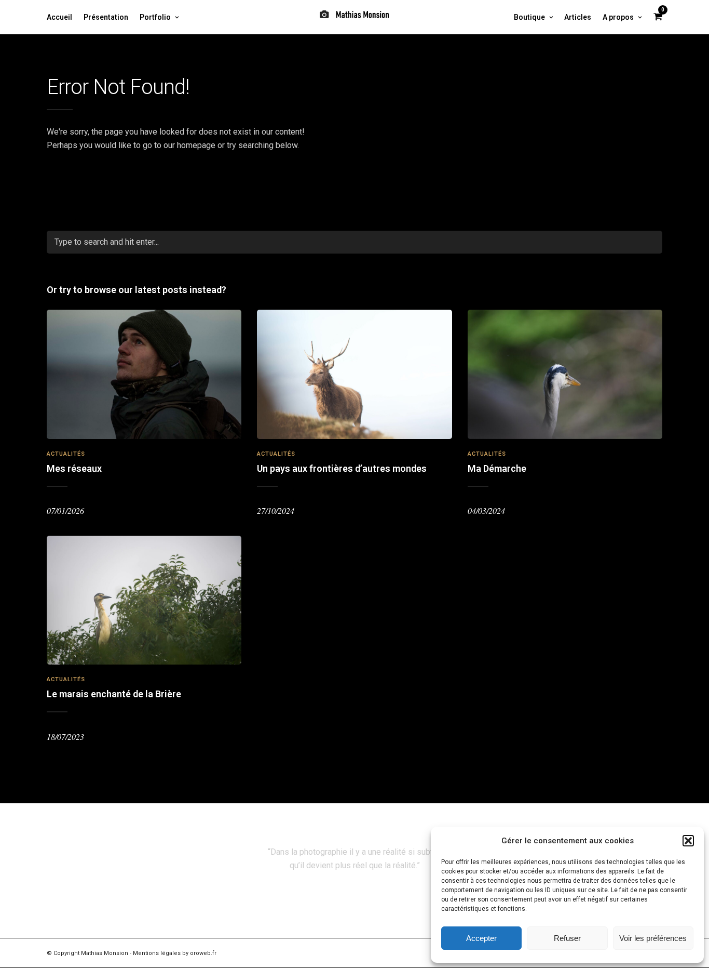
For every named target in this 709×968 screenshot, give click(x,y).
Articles (577, 17)
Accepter (481, 938)
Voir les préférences (653, 938)
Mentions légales (157, 953)
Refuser (567, 938)
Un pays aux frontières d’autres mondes (342, 468)
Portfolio (155, 17)
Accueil (59, 17)
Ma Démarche (497, 468)
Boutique (529, 17)
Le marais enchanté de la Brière (114, 693)
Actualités (66, 453)
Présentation (106, 17)
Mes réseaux (74, 468)
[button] (688, 841)
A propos (618, 17)
